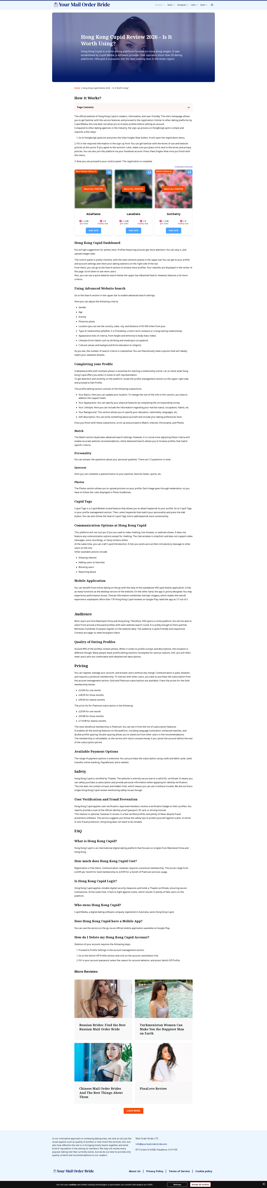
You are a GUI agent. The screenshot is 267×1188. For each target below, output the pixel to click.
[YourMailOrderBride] (81, 4)
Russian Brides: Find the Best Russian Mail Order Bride (102, 1027)
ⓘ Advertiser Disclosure (184, 167)
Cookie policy (203, 1171)
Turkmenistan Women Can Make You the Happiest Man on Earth (162, 1029)
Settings (177, 1184)
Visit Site (93, 230)
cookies (73, 1184)
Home (77, 88)
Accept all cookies (200, 1184)
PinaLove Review (153, 1088)
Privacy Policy (154, 1171)
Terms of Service (179, 1171)
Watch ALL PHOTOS (93, 189)
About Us (135, 1171)
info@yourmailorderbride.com (151, 1144)
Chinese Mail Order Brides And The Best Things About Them (101, 1092)
